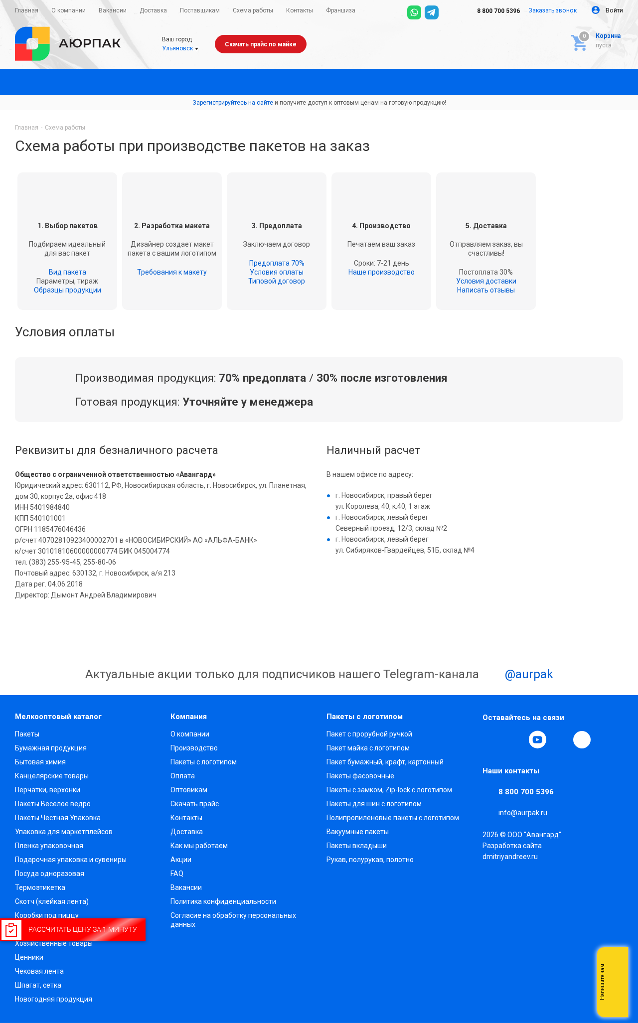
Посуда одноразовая (49, 873)
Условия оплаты (277, 272)
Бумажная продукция (51, 748)
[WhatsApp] (414, 12)
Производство (194, 748)
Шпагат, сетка (38, 985)
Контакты (186, 818)
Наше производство (381, 272)
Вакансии (186, 887)
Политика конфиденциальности (223, 901)
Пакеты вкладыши (356, 846)
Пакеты (27, 734)
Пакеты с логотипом (203, 762)
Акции (180, 860)
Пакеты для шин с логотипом (374, 804)
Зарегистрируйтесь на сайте (232, 102)
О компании (189, 734)
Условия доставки (486, 281)
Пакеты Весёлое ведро (53, 804)
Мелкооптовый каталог (58, 716)
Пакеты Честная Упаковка (58, 818)
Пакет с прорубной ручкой (369, 734)
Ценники (29, 957)
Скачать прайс (194, 804)
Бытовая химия (40, 762)
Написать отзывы (486, 290)
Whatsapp (615, 982)
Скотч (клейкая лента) (52, 901)
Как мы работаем (199, 846)
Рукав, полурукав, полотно (370, 860)
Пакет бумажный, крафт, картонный (385, 762)
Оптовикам (188, 790)
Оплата (182, 776)
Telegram (514, 739)
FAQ (176, 873)
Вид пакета (67, 272)
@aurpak (527, 674)
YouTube (537, 739)
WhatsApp (560, 739)
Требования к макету (172, 272)
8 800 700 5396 (498, 10)
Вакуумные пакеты (357, 832)
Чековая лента (39, 971)
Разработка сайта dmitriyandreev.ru (512, 851)
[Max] (449, 12)
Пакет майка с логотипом (368, 748)
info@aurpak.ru (522, 813)
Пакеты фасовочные (360, 776)
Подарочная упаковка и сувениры (71, 860)
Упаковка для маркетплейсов (64, 832)
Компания (188, 716)
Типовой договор (276, 281)
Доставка (186, 832)
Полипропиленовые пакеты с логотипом (392, 818)
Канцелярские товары (52, 776)
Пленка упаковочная (49, 846)
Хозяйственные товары (54, 943)
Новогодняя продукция (53, 999)
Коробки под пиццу (47, 915)
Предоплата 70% (277, 263)
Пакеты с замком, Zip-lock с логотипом (389, 790)
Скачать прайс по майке (261, 44)
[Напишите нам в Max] (615, 962)
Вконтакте (491, 739)
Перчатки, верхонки (47, 790)
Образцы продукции (67, 290)
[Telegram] (432, 12)
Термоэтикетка (40, 887)
